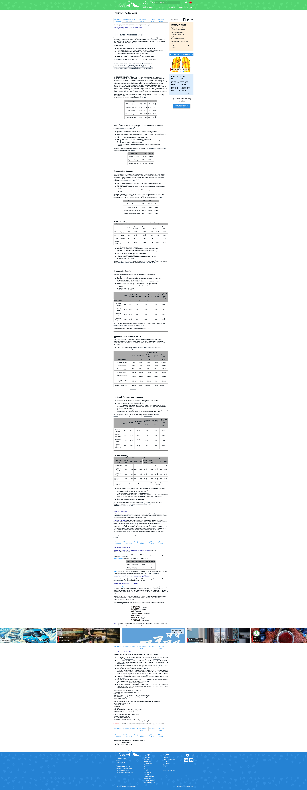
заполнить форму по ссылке (147, 262)
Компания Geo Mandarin (123, 171)
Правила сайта (120, 762)
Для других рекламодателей (124, 772)
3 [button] (182, 71)
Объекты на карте (149, 780)
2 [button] (180, 71)
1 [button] (179, 71)
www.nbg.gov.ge (186, 93)
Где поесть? (166, 763)
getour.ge (136, 347)
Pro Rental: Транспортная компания (128, 397)
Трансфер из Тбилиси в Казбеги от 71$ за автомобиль (130, 65)
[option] (89, 635)
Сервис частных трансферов (128, 35)
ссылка (116, 537)
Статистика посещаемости (124, 768)
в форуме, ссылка (133, 514)
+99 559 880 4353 (146, 502)
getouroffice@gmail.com (147, 347)
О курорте (147, 757)
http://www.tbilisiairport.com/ (122, 552)
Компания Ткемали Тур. (123, 77)
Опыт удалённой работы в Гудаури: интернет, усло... (180, 28)
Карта (181, 7)
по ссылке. (148, 416)
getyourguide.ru (129, 128)
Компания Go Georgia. (122, 271)
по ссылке (127, 91)
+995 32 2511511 (149, 573)
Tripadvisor (134, 349)
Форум (189, 7)
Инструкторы (148, 769)
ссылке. (133, 150)
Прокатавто (153, 20)
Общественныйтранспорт (130, 20)
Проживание (148, 763)
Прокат (146, 771)
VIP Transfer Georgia (121, 455)
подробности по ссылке (121, 556)
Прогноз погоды (149, 776)
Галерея (146, 774)
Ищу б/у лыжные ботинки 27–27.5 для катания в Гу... (181, 37)
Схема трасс (147, 761)
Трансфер (147, 765)
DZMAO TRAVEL (119, 222)
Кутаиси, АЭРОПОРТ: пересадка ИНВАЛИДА (178, 33)
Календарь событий (169, 771)
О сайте (118, 760)
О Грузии (165, 757)
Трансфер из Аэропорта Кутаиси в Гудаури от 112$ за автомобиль (133, 67)
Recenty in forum (178, 25)
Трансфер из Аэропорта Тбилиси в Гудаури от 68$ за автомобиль (133, 64)
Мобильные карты (149, 782)
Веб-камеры (147, 778)
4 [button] (183, 71)
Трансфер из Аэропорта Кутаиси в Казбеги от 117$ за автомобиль (133, 68)
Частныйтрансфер (118, 20)
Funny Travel (118, 125)
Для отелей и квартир (122, 770)
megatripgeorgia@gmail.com (122, 325)
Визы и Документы (169, 759)
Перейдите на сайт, (119, 59)
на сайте (153, 39)
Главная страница (121, 758)
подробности (129, 659)
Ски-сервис (147, 772)
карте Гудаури (134, 523)
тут (149, 25)
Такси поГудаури (161, 20)
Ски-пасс (146, 759)
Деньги (165, 765)
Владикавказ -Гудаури (142, 20)
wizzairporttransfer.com (120, 580)
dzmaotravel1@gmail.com (124, 262)
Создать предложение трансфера (181, 106)
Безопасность (148, 767)
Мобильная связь (168, 767)
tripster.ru (121, 128)
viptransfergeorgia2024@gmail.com (143, 504)
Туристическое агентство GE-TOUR (127, 336)
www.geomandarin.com (128, 180)
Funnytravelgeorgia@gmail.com (157, 148)
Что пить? (166, 761)
